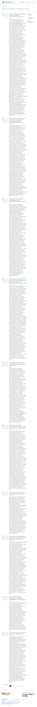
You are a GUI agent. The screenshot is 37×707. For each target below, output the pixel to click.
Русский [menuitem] (28, 2)
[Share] (33, 2)
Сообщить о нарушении (14, 702)
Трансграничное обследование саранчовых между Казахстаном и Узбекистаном (17, 364)
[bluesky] (22, 694)
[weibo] (22, 695)
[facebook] (24, 694)
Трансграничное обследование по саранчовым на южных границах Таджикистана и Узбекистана (17, 538)
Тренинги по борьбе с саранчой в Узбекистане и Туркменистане (17, 633)
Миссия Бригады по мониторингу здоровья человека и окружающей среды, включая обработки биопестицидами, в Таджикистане (17, 281)
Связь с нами (10, 701)
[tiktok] (30, 694)
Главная (3, 6)
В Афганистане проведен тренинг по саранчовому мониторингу (17, 493)
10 (20, 685)
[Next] (23, 686)
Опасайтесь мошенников (6, 702)
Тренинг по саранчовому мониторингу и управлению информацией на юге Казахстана (17, 598)
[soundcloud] (28, 694)
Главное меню (22, 2)
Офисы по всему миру (16, 699)
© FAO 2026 (23, 699)
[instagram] (25, 694)
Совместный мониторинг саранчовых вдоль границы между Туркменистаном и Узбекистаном (17, 427)
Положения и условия (16, 701)
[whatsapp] (24, 695)
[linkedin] (27, 694)
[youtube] (27, 695)
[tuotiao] (31, 694)
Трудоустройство (5, 701)
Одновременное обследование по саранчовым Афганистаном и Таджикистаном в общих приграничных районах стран (17, 120)
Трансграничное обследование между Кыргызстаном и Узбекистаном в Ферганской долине (17, 200)
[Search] (34, 2)
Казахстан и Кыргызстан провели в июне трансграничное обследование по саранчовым (17, 15)
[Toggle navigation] (34, 12)
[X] (25, 695)
